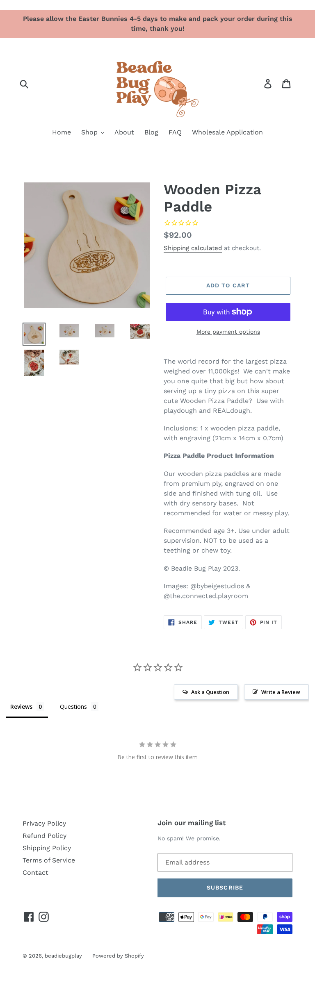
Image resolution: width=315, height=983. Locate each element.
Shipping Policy (47, 848)
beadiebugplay (63, 956)
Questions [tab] (73, 706)
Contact (35, 872)
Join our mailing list (192, 823)
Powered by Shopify (118, 956)
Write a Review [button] (280, 692)
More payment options (228, 331)
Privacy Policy (44, 823)
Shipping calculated (193, 248)
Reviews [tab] (21, 706)
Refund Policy (44, 836)
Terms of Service (49, 860)
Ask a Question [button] (210, 692)
